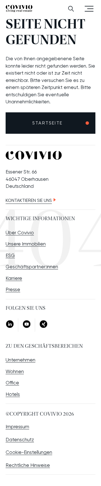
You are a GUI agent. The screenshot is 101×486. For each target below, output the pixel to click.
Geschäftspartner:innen (32, 266)
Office (12, 382)
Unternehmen (20, 360)
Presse (13, 289)
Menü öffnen (89, 8)
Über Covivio (20, 232)
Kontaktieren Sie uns (29, 200)
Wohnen (15, 371)
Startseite (47, 123)
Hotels (13, 394)
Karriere (14, 278)
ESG (10, 255)
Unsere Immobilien (26, 244)
